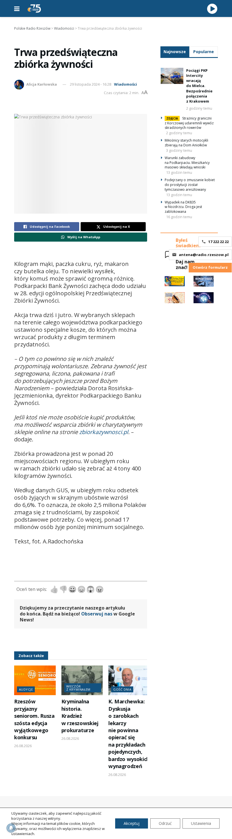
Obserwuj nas (96, 614)
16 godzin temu (179, 216)
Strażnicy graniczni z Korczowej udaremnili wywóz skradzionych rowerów (189, 123)
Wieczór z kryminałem (78, 687)
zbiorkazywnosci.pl (103, 432)
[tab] (174, 51)
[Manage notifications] (11, 828)
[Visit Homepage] (34, 8)
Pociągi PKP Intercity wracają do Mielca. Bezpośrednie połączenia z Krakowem (199, 86)
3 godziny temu (179, 150)
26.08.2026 (23, 745)
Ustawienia (201, 823)
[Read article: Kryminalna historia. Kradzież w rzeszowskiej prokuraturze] (82, 680)
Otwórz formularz (210, 267)
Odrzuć (165, 823)
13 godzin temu (179, 172)
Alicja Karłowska (41, 84)
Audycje (26, 689)
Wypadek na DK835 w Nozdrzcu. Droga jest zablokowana (183, 207)
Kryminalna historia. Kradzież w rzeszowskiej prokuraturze (79, 716)
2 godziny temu (199, 108)
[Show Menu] (17, 8)
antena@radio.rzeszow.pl (204, 254)
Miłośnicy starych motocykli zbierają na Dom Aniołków (186, 143)
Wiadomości (125, 84)
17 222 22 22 (218, 241)
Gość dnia (122, 689)
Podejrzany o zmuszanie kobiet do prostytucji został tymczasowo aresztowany (190, 184)
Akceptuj (131, 823)
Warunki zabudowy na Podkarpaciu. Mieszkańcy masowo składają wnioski (187, 162)
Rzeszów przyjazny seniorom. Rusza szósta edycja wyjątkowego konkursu (34, 719)
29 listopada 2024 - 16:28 (90, 84)
